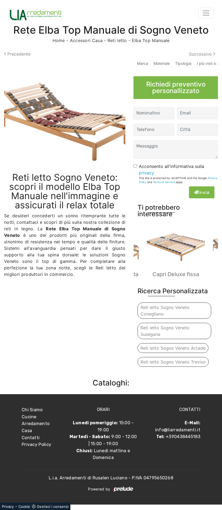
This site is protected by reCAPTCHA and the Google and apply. (178, 180)
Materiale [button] (162, 63)
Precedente (18, 54)
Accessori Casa (86, 40)
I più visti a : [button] (207, 63)
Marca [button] (142, 63)
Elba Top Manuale (151, 40)
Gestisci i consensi (52, 506)
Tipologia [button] (183, 63)
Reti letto (117, 40)
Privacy (8, 506)
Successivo (201, 54)
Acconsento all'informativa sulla (171, 170)
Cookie (24, 506)
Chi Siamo (32, 409)
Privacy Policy (36, 444)
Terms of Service (164, 182)
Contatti (31, 437)
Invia (204, 192)
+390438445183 (183, 436)
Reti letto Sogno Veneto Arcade (173, 348)
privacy (146, 173)
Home (59, 40)
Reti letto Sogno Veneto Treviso (173, 362)
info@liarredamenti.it (177, 429)
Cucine (29, 416)
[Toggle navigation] (206, 13)
